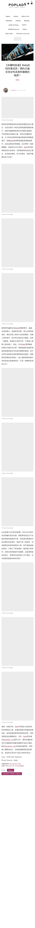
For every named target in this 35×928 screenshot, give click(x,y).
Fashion (16, 16)
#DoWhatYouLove (13, 29)
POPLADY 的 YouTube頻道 (14, 766)
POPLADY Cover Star (22, 33)
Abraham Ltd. (8, 740)
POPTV (24, 25)
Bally (17, 80)
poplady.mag (16, 764)
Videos (25, 29)
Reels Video (9, 33)
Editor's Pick (25, 16)
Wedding (26, 20)
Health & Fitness (14, 25)
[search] (32, 2)
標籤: (3, 770)
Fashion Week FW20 (12, 774)
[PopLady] (17, 6)
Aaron (14, 90)
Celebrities (9, 20)
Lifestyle (18, 20)
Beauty (8, 16)
